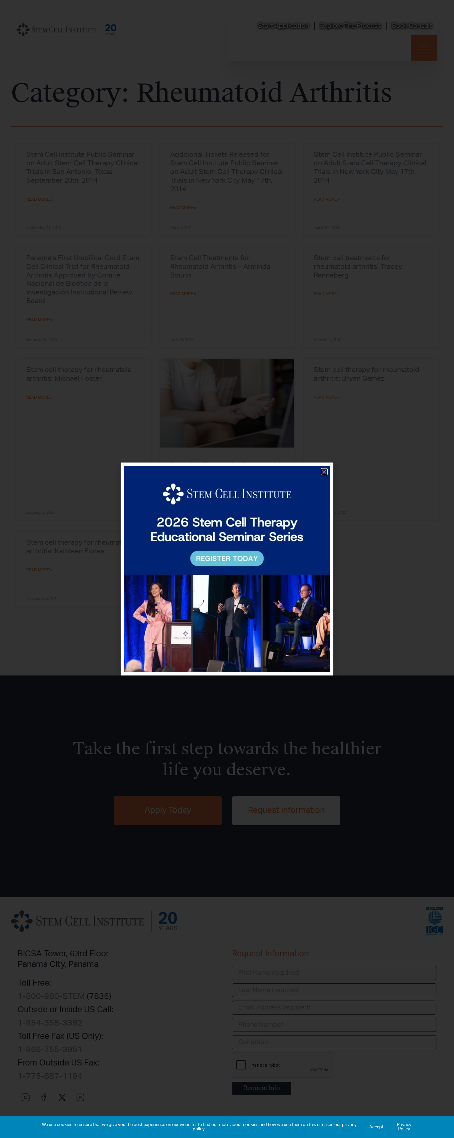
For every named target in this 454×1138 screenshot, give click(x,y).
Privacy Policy (404, 1127)
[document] (227, 569)
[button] (324, 471)
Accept (376, 1127)
